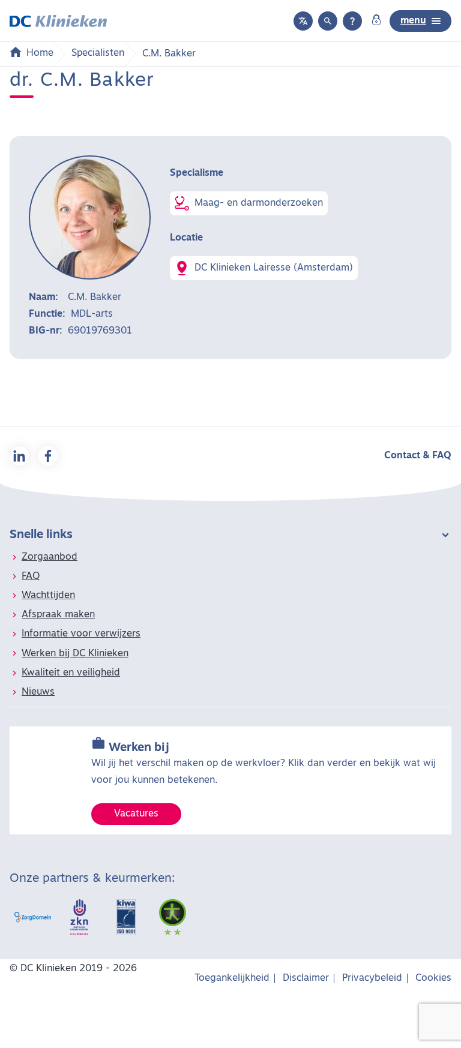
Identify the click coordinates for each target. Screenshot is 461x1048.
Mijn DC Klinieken (376, 21)
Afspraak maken (58, 615)
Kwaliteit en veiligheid (71, 673)
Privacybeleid (372, 978)
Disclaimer (306, 978)
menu (413, 21)
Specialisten (97, 53)
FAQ (31, 576)
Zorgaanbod (49, 557)
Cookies (433, 978)
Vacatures (136, 814)
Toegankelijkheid (232, 978)
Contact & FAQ (417, 456)
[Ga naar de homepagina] (58, 21)
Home (39, 53)
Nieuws (38, 692)
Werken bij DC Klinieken (75, 654)
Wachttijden (48, 595)
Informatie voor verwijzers (81, 634)
